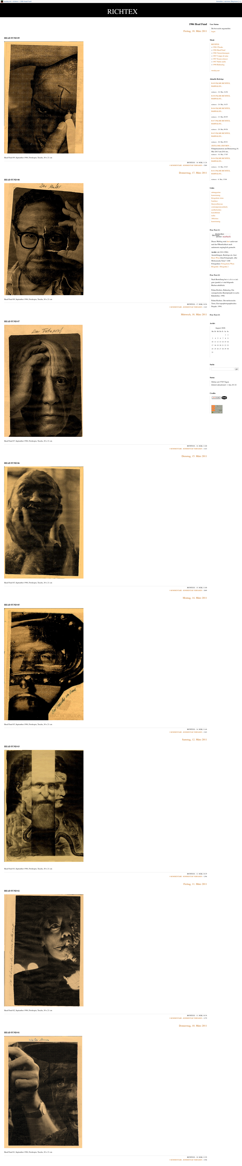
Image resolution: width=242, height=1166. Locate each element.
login (213, 31)
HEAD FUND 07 (12, 321)
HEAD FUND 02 (12, 890)
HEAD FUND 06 (12, 463)
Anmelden (219, 1)
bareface (214, 201)
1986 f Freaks (218, 47)
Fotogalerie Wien (227, 263)
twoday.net (7, 1)
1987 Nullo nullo (219, 61)
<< (240, 1)
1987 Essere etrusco (220, 59)
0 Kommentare (176, 165)
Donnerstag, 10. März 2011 (193, 1025)
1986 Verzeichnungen (221, 53)
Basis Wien (215, 257)
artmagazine (216, 192)
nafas (213, 215)
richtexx (15, 1)
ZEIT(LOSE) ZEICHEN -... (221, 145)
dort (228, 241)
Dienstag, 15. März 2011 (194, 456)
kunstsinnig (215, 195)
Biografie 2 (224, 266)
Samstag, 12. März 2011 (194, 739)
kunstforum (215, 212)
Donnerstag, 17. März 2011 (193, 172)
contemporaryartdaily (219, 207)
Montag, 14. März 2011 (195, 597)
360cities (214, 218)
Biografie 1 (215, 266)
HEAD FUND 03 (12, 746)
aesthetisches (216, 209)
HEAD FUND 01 (12, 1032)
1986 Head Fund (25, 1)
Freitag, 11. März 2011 (195, 884)
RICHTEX (122, 11)
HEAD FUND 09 (12, 37)
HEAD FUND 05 (12, 604)
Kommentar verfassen (192, 165)
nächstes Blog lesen (231, 1)
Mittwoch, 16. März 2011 (194, 314)
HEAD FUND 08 (12, 179)
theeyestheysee (217, 204)
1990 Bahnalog (218, 64)
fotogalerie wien (217, 198)
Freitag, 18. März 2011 (195, 31)
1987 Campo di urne (220, 56)
